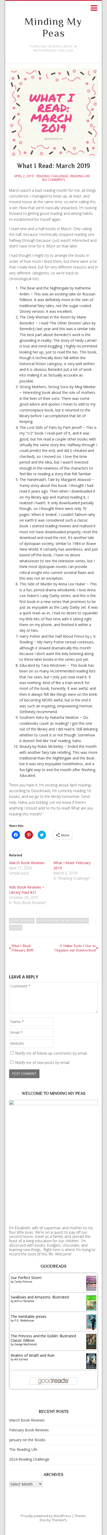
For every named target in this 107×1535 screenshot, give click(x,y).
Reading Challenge (52, 176)
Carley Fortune (23, 1281)
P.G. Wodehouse (24, 1320)
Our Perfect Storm (26, 1277)
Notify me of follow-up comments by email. (51, 1053)
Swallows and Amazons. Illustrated (40, 1297)
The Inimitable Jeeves (28, 1316)
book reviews (21, 920)
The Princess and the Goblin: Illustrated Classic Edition (43, 1338)
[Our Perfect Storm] (91, 1289)
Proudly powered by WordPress (46, 1515)
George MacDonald (25, 1344)
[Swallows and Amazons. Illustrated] (91, 1309)
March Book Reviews (27, 862)
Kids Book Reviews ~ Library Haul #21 (26, 890)
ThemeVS (59, 1520)
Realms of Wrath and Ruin (33, 1355)
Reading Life (80, 176)
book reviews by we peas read (62, 920)
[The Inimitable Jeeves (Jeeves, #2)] (91, 1328)
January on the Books (27, 1439)
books (15, 927)
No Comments (53, 180)
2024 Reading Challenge (29, 1459)
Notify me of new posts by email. (42, 1062)
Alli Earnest (21, 1359)
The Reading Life (23, 1449)
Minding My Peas (53, 27)
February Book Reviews (29, 1429)
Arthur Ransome (24, 1301)
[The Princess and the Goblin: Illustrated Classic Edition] (91, 1347)
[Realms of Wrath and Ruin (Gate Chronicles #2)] (91, 1368)
